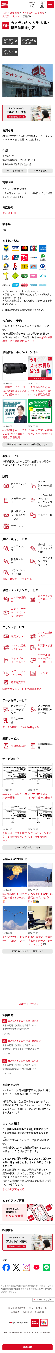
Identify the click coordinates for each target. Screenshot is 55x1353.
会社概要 (15, 1312)
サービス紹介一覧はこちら (27, 847)
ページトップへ (44, 1299)
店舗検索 (32, 2)
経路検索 (27, 1347)
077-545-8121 (9, 213)
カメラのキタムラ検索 (33, 13)
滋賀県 (5, 16)
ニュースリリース (38, 1308)
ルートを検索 (40, 170)
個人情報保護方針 (17, 1308)
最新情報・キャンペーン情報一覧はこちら (27, 444)
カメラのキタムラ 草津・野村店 (23, 1021)
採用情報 (27, 1312)
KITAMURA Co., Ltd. (21, 1332)
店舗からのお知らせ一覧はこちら (27, 951)
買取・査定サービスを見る (17, 579)
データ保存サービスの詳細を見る (20, 727)
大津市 (16, 16)
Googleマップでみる (27, 1004)
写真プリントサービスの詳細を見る (22, 689)
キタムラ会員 (42, 2)
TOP (4, 13)
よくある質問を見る (13, 1189)
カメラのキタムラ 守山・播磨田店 (24, 1041)
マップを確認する (14, 170)
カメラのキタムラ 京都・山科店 (23, 1061)
